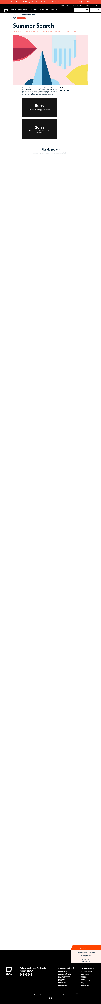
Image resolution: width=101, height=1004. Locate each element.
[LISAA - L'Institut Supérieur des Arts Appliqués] (9, 971)
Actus (81, 5)
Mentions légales (61, 994)
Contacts (83, 979)
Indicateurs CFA (85, 985)
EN (96, 5)
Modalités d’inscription (86, 971)
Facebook (21, 974)
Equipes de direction (86, 980)
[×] (99, 1)
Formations (22, 10)
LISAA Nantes (61, 977)
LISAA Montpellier (62, 985)
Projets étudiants (85, 974)
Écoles (13, 10)
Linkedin (26, 974)
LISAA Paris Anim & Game (64, 976)
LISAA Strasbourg (62, 980)
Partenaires (74, 5)
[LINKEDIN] (68, 90)
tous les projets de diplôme (60, 153)
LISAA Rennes (61, 979)
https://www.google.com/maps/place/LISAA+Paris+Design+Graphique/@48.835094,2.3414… (85, 961)
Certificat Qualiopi (85, 984)
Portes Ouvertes (80, 10)
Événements (64, 5)
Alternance (44, 10)
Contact (88, 5)
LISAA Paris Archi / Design (64, 974)
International (56, 10)
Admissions (34, 10)
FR (94, 5)
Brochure (94, 10)
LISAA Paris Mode (62, 971)
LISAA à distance (62, 987)
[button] (50, 997)
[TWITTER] (64, 90)
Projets (24, 14)
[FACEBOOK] (61, 90)
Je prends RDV (85, 2)
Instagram (23, 974)
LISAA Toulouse (62, 984)
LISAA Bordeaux (62, 982)
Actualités (83, 973)
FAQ (82, 982)
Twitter (29, 974)
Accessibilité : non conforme (78, 994)
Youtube (31, 974)
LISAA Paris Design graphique (65, 973)
